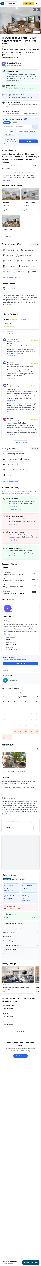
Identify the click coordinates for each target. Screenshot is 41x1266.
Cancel (22, 879)
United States (8, 49)
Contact (29, 141)
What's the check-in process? (27, 131)
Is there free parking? (10, 131)
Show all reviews (20, 442)
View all (36, 32)
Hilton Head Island (33, 49)
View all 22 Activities (10, 482)
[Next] (37, 749)
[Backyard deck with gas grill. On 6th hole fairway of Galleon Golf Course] (14, 760)
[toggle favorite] (32, 968)
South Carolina (20, 49)
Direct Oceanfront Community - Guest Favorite (15, 987)
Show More (6, 181)
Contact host (21, 663)
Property (6, 122)
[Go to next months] (37, 697)
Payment (14, 879)
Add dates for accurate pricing (11, 692)
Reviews (14, 122)
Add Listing (28, 3)
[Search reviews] (3, 333)
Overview (7, 879)
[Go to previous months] (3, 697)
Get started (19, 1056)
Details (8, 210)
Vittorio (7, 616)
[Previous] (33, 749)
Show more (11, 355)
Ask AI (11, 333)
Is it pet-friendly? (9, 134)
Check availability (31, 1262)
